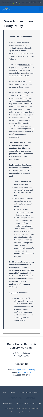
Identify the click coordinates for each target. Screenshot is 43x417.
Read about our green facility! (21, 3)
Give (40, 403)
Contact (12, 392)
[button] (40, 9)
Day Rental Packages (15, 398)
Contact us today (7, 2)
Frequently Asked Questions (25, 403)
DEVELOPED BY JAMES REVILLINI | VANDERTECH (21, 408)
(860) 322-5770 (35, 2)
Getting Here (7, 403)
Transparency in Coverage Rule (21, 412)
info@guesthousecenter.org (22, 2)
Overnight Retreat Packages (28, 392)
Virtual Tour (30, 398)
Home (4, 392)
